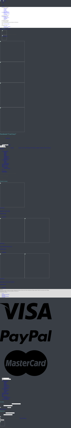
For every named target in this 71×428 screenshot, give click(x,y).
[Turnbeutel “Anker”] (4, 39)
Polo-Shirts (5, 11)
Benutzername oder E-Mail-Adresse (6, 403)
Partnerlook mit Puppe (5, 164)
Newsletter (3, 297)
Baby (3, 394)
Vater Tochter (2, 148)
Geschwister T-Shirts (5, 21)
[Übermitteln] (2, 380)
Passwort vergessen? (3, 409)
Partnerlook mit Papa (5, 7)
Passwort (1, 405)
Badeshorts (5, 8)
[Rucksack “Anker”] (4, 34)
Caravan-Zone (6, 27)
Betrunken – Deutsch (7, 26)
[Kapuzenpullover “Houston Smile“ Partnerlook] (24, 277)
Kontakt (3, 6)
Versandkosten (7, 138)
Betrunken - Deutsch (7, 168)
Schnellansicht (2, 207)
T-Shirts (5, 9)
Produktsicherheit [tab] (4, 171)
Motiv (26, 147)
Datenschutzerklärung (5, 296)
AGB (3, 293)
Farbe (1, 144)
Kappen (5, 10)
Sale (2, 24)
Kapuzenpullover (6, 156)
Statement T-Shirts (5, 25)
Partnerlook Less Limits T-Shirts (5, 211)
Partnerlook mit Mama (5, 15)
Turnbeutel (5, 14)
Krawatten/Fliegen (7, 13)
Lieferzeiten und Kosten (5, 294)
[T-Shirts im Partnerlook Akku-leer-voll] (24, 242)
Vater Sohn (49, 147)
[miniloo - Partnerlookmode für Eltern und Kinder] (3, 0)
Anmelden (9, 407)
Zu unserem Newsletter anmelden (8, 416)
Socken (5, 160)
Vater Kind (45, 147)
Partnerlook (29, 147)
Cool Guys (22, 147)
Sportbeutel (38, 147)
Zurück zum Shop (6, 23)
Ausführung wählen (3, 213)
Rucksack (34, 147)
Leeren (9, 144)
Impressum (3, 295)
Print (31, 147)
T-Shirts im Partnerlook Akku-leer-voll (6, 246)
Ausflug (19, 147)
